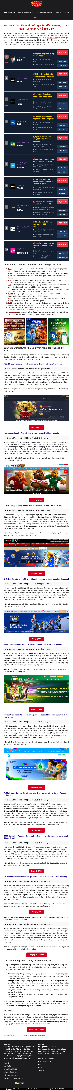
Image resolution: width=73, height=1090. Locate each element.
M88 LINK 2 (62, 65)
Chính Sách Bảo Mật (11, 1069)
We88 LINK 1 (62, 189)
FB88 (10, 289)
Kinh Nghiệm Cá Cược (44, 12)
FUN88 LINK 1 (62, 168)
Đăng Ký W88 (37, 500)
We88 (10, 298)
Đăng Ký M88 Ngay (36, 1029)
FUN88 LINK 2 (62, 172)
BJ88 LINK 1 (62, 210)
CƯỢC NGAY (62, 52)
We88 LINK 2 (62, 193)
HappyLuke (12, 312)
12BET (10, 280)
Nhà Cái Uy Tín (9, 12)
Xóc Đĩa (36, 18)
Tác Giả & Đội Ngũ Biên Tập (13, 1078)
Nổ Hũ (66, 12)
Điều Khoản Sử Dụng (11, 1072)
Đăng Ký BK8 (36, 639)
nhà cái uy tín (52, 38)
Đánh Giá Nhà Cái (24, 12)
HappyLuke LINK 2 (62, 257)
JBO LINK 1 (62, 231)
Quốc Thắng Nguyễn (37, 1035)
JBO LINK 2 (62, 236)
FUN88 (10, 294)
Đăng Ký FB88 (36, 709)
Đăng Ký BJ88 (36, 871)
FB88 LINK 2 (62, 151)
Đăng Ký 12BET (36, 573)
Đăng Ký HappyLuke (36, 955)
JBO (9, 307)
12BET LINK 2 (62, 108)
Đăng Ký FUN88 (36, 787)
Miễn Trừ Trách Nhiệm (11, 1075)
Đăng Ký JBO (36, 912)
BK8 (9, 285)
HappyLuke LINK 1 (62, 253)
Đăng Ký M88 (36, 427)
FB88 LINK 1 (62, 146)
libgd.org (9, 1089)
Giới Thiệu (7, 1066)
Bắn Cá (58, 12)
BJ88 (10, 303)
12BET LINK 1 (62, 104)
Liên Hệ (6, 1063)
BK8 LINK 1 (62, 125)
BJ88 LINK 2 (62, 214)
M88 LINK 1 (62, 61)
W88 (10, 273)
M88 (9, 269)
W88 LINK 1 (62, 82)
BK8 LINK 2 (62, 129)
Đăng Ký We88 (36, 830)
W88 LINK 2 (62, 87)
